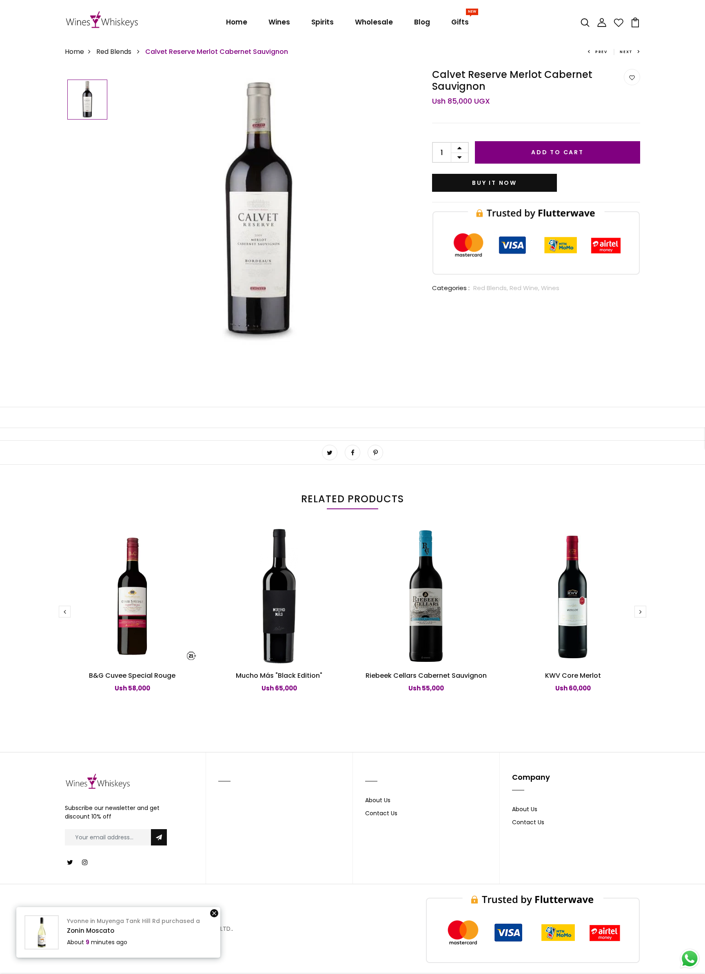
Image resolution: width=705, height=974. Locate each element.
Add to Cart (557, 152)
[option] (87, 100)
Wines (279, 22)
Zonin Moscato (90, 930)
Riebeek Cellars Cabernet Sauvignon (426, 675)
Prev (601, 51)
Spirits (322, 22)
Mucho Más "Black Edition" (279, 675)
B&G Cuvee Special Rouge (132, 675)
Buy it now (494, 183)
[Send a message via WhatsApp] (689, 958)
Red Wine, (525, 288)
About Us (377, 800)
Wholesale (374, 22)
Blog (422, 22)
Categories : (451, 288)
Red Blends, (491, 288)
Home (236, 22)
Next (626, 51)
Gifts (461, 20)
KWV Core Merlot (573, 675)
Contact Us (381, 813)
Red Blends (114, 51)
